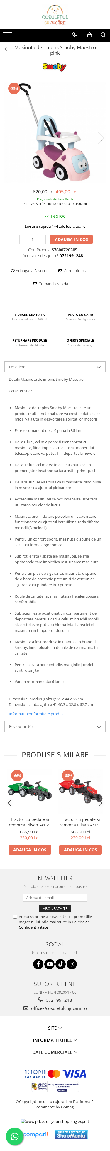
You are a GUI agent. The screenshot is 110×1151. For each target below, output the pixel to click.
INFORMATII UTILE (53, 1040)
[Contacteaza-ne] (75, 35)
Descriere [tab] (17, 366)
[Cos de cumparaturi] (89, 35)
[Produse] (8, 36)
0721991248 (58, 1000)
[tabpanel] (55, 132)
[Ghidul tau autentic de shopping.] (35, 1134)
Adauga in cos (71, 239)
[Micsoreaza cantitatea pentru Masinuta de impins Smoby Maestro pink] (23, 239)
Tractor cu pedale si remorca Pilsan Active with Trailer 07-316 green (30, 822)
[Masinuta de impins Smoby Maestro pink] (55, 132)
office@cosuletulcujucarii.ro (58, 1008)
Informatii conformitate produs (36, 713)
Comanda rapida (52, 284)
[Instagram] (72, 964)
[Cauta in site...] (103, 35)
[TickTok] (60, 964)
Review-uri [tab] (21, 726)
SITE (53, 1028)
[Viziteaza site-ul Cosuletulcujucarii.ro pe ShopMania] (71, 1134)
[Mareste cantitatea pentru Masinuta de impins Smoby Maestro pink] (41, 239)
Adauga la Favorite (32, 270)
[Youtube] (49, 964)
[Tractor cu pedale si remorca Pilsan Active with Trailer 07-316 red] (80, 791)
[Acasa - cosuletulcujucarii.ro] (55, 14)
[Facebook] (38, 964)
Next (101, 138)
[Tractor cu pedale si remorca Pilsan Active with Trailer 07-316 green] (29, 791)
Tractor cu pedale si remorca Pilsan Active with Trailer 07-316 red (80, 822)
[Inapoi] (4, 49)
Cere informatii (76, 270)
